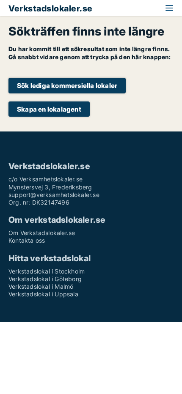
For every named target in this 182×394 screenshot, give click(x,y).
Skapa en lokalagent (49, 109)
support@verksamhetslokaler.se (53, 194)
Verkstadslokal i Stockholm (46, 271)
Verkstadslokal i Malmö (40, 286)
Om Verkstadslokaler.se (41, 232)
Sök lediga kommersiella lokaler (67, 86)
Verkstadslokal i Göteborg (45, 278)
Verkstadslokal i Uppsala (43, 294)
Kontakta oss (26, 240)
